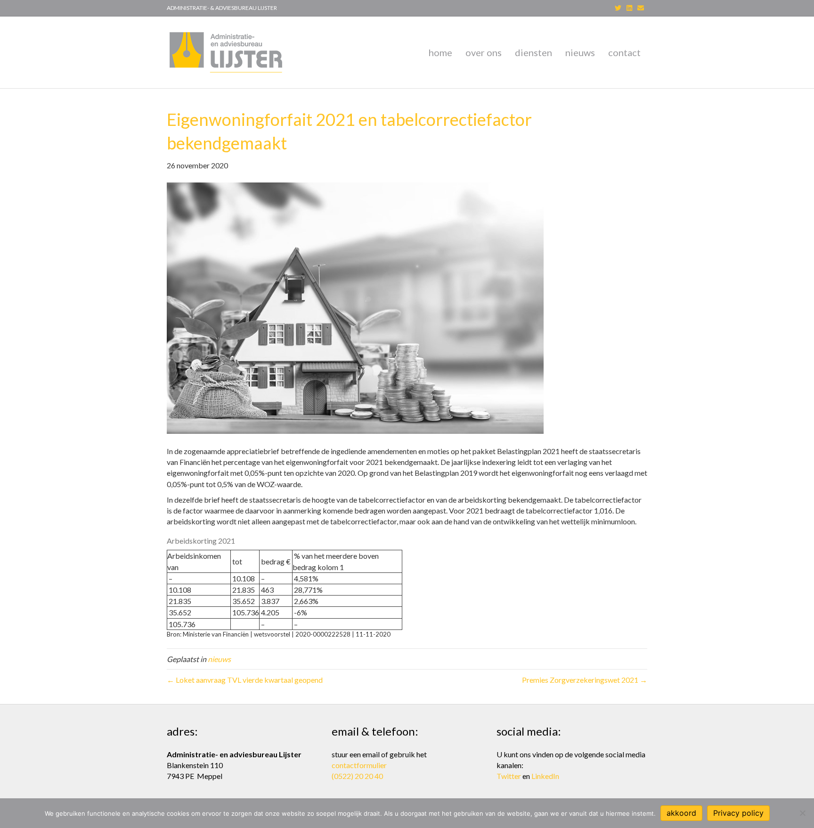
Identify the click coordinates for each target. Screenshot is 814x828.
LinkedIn (545, 775)
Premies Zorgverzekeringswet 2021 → (584, 679)
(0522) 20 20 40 (357, 775)
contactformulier (359, 765)
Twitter (509, 775)
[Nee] (802, 813)
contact (624, 52)
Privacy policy (738, 813)
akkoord (681, 813)
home (440, 52)
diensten (533, 52)
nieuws (580, 52)
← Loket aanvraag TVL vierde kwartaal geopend (245, 679)
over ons (483, 52)
